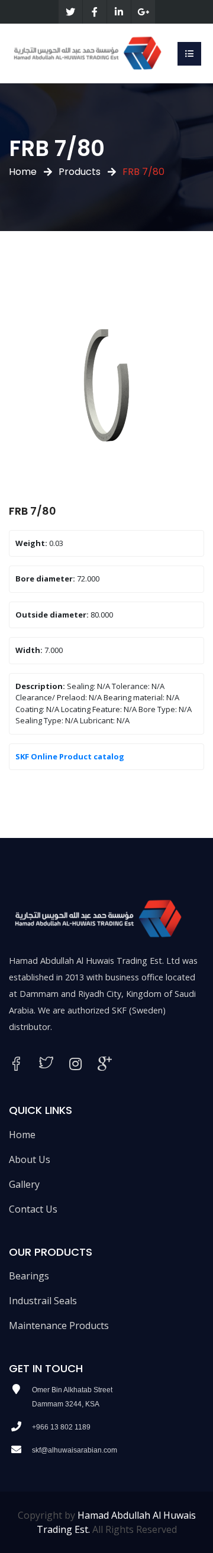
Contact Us (33, 1209)
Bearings (29, 1275)
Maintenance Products (59, 1325)
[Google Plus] (143, 12)
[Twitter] (70, 12)
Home (23, 171)
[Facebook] (94, 12)
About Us (29, 1159)
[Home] (87, 52)
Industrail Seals (43, 1300)
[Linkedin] (119, 12)
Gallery (24, 1184)
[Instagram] (75, 1063)
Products (80, 171)
